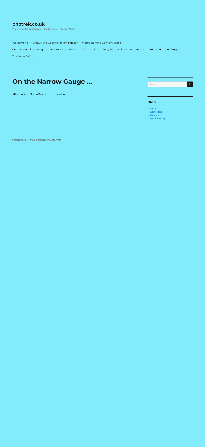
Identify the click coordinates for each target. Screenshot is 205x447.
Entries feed (156, 112)
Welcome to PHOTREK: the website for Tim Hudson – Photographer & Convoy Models (67, 42)
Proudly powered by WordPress (45, 140)
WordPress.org (157, 118)
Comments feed (158, 115)
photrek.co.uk (28, 24)
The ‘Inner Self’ (21, 56)
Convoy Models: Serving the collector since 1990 (43, 49)
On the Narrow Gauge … (165, 49)
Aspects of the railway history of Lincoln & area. (111, 49)
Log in (153, 108)
